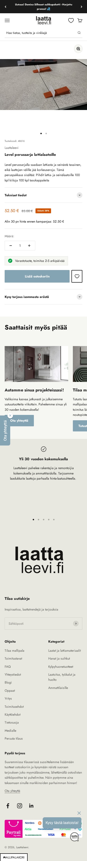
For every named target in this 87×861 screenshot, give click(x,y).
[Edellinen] (5, 6)
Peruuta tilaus (14, 738)
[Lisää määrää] (29, 245)
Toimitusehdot (14, 706)
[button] (5, 431)
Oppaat (10, 690)
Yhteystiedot (13, 674)
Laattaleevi (12, 147)
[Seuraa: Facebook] (8, 806)
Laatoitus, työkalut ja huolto (61, 677)
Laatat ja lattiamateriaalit (64, 650)
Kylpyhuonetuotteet (60, 666)
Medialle (10, 730)
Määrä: (9, 236)
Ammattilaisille (58, 687)
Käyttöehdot (12, 714)
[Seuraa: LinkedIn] (31, 806)
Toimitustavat (13, 658)
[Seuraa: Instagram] (19, 806)
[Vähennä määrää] (10, 245)
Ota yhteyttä (19, 420)
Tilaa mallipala (14, 650)
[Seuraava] (81, 6)
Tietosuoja (12, 722)
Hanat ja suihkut (59, 658)
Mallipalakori (13, 857)
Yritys (8, 698)
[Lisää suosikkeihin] (76, 276)
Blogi (8, 682)
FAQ (8, 666)
